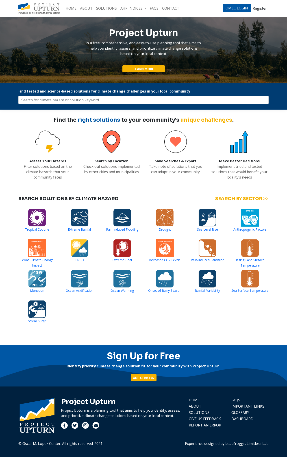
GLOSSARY (240, 412)
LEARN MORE (143, 69)
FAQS (154, 8)
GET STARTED (143, 377)
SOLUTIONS (106, 8)
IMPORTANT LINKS (247, 406)
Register (260, 8)
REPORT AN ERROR (205, 425)
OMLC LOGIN (237, 8)
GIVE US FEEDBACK (205, 418)
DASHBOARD (242, 418)
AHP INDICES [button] (132, 8)
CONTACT (170, 8)
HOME (71, 8)
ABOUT (86, 8)
